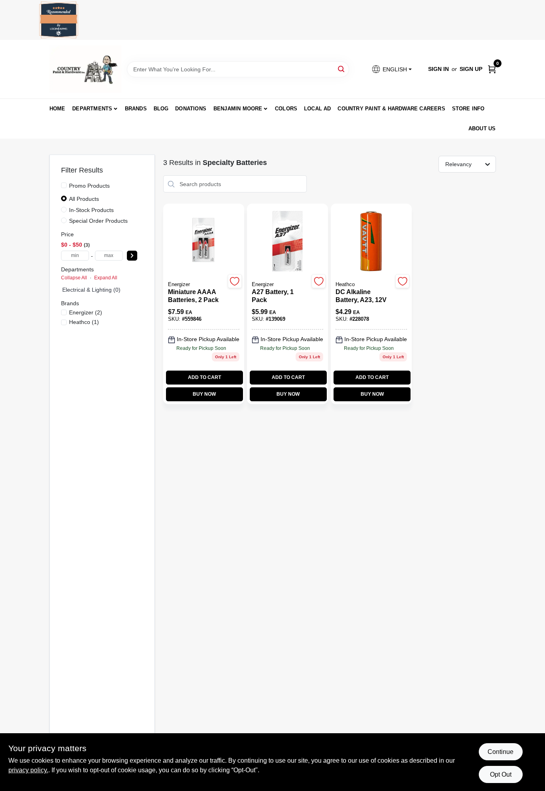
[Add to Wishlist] (235, 281)
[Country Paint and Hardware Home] (85, 69)
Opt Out (500, 774)
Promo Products (89, 186)
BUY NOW (204, 394)
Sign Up (471, 69)
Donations (190, 109)
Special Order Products (98, 221)
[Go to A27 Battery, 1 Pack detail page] (287, 242)
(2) (85, 312)
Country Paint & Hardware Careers (391, 109)
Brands (136, 109)
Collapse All (74, 278)
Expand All (105, 278)
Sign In (438, 69)
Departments (92, 109)
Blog (161, 109)
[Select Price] (132, 256)
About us (482, 129)
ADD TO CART (204, 377)
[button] (391, 69)
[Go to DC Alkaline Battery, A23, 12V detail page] (371, 242)
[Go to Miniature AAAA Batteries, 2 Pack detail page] (203, 242)
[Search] (342, 68)
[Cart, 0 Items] (492, 69)
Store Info (468, 109)
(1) (84, 322)
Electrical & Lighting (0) (91, 290)
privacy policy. (28, 770)
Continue (500, 751)
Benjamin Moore (238, 109)
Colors (286, 109)
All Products (84, 199)
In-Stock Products (91, 210)
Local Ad (317, 109)
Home (57, 109)
